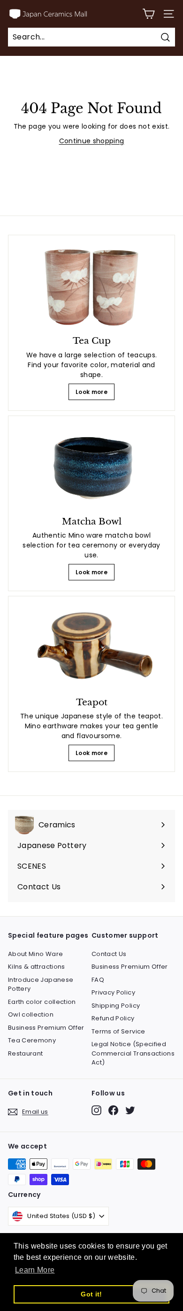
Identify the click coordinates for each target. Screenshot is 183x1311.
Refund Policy (113, 1018)
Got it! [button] (91, 1294)
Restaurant (25, 1053)
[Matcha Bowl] (91, 467)
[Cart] (148, 14)
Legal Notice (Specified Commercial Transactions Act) (133, 1053)
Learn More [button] (35, 1270)
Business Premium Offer (46, 1027)
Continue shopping (91, 141)
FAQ (98, 979)
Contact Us (109, 953)
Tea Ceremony (32, 1040)
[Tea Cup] (91, 286)
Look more (91, 392)
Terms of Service (118, 1031)
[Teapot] (91, 647)
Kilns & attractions (36, 966)
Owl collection (30, 1014)
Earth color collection (42, 1001)
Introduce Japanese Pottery (40, 984)
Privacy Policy (113, 992)
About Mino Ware (35, 953)
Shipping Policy (116, 1005)
